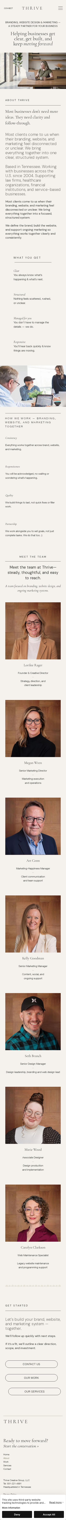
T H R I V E (32, 8)
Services (7, 1465)
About (6, 1458)
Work (5, 1461)
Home (6, 1454)
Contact (7, 1469)
